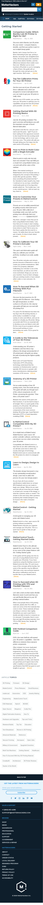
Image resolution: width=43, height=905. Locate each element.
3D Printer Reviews (30, 761)
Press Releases (20, 688)
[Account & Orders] (33, 4)
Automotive (16, 693)
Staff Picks (21, 18)
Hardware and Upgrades (11, 719)
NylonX (17, 704)
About (4, 852)
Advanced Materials (9, 735)
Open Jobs (30, 740)
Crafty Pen (27, 709)
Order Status (8, 858)
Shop (4, 822)
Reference (22, 735)
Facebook (11, 798)
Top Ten (19, 724)
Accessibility (7, 878)
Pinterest (27, 798)
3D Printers (30, 18)
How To (26, 714)
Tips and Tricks (27, 719)
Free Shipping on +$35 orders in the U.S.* (14, 1)
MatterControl (7, 688)
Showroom (7, 828)
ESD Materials (7, 704)
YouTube (31, 798)
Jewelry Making (34, 693)
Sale (14, 18)
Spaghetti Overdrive (27, 745)
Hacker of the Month (9, 766)
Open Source (7, 709)
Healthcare (35, 750)
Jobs (4, 866)
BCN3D (25, 704)
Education (28, 724)
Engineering (7, 698)
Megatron (18, 709)
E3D (24, 693)
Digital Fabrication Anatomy (12, 714)
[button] (21, 14)
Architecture (17, 761)
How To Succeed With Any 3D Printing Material (18, 755)
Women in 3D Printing (24, 730)
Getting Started (24, 750)
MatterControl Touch (20, 698)
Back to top (21, 777)
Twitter (15, 798)
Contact (5, 855)
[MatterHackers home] (10, 5)
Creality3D (6, 761)
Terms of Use (7, 875)
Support (5, 837)
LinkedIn (23, 798)
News (4, 825)
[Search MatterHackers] (39, 9)
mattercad (6, 693)
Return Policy (8, 869)
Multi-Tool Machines (9, 750)
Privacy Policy (8, 872)
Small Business (33, 688)
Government (7, 840)
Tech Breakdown (8, 730)
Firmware (16, 683)
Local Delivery (8, 861)
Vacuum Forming (8, 740)
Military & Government (10, 745)
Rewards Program (10, 863)
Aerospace (20, 740)
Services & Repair (9, 842)
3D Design (25, 683)
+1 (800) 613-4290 (9, 810)
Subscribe (21, 793)
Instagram (19, 798)
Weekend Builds (8, 724)
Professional (8, 831)
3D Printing (6, 683)
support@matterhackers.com (16, 813)
